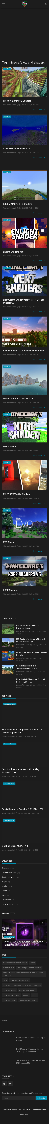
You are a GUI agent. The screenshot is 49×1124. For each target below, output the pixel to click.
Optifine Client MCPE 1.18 (15, 846)
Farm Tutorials (8, 904)
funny (34, 995)
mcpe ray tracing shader (19, 980)
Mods (4, 886)
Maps (4, 881)
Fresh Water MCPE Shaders (17, 100)
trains (33, 963)
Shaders (5, 868)
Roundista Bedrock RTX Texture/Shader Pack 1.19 (26, 667)
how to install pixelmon (28, 1000)
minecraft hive (8, 968)
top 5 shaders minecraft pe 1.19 (15, 963)
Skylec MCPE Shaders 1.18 (16, 148)
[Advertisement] (24, 33)
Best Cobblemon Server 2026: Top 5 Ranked (30, 1039)
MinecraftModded (9, 105)
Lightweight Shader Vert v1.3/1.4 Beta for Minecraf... (24, 301)
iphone (25, 995)
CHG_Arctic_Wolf (22, 631)
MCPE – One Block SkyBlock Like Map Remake (31, 653)
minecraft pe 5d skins (11, 995)
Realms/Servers (9, 872)
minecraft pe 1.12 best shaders (29, 968)
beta (5, 980)
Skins (4, 895)
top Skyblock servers (27, 990)
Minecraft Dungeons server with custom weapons (22, 985)
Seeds (4, 890)
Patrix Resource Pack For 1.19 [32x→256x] (23, 809)
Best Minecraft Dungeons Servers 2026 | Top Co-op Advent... (29, 1050)
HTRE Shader (10, 446)
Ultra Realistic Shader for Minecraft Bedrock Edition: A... (30, 680)
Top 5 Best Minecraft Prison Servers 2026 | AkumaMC (30, 1061)
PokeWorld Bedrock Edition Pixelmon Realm (27, 627)
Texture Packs (8, 877)
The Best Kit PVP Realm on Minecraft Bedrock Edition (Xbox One (23, 974)
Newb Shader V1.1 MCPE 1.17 (18, 398)
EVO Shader (9, 542)
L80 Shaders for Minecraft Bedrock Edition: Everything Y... (30, 640)
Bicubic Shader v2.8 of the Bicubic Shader (24, 350)
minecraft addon (9, 990)
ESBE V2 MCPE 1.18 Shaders (17, 204)
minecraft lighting (9, 1000)
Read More (37, 109)
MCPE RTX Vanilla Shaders (16, 494)
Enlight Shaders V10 (13, 251)
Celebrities (6, 899)
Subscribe (41, 1098)
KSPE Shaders (10, 590)
